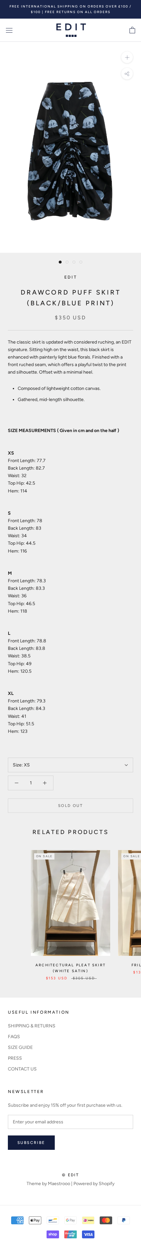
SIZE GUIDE (20, 1047)
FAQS (14, 1036)
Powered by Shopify (93, 1183)
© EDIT (70, 1175)
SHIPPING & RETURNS (31, 1026)
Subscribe (31, 1142)
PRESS (15, 1058)
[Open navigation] (9, 30)
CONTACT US (22, 1069)
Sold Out (70, 805)
